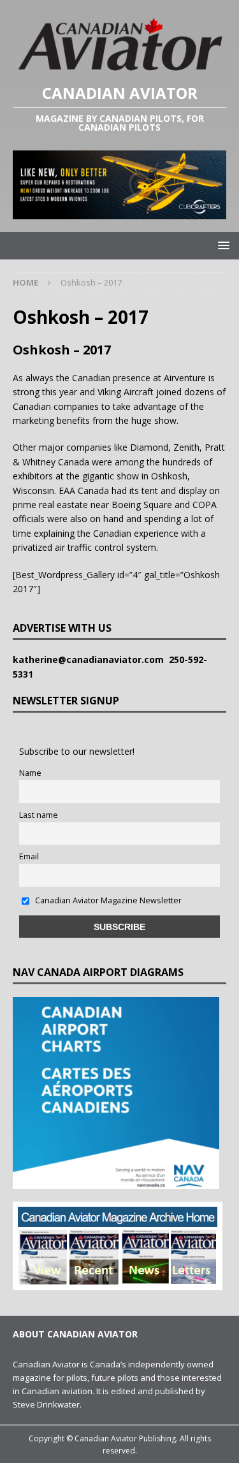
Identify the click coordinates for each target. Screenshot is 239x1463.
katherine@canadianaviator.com (91, 659)
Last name (38, 815)
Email (29, 856)
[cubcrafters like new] (119, 211)
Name (30, 773)
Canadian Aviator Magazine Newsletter (107, 900)
